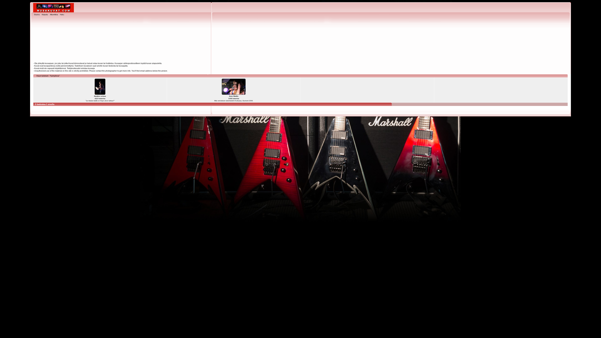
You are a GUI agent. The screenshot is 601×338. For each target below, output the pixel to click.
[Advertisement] (300, 39)
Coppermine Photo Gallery (306, 135)
